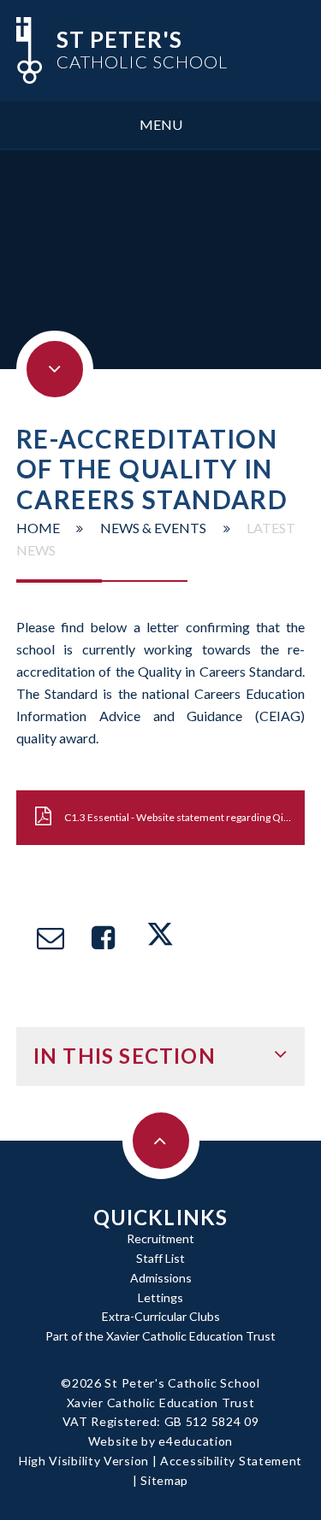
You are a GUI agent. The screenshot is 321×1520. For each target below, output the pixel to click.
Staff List (160, 1258)
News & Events (153, 527)
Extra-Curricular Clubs (161, 1316)
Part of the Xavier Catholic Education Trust (160, 1336)
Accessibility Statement (231, 1460)
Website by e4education (160, 1441)
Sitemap (164, 1480)
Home (38, 527)
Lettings (160, 1297)
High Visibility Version (84, 1460)
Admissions (161, 1278)
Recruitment (160, 1238)
